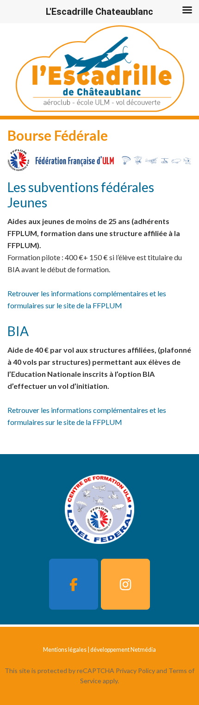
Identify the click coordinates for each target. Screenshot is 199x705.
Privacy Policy (135, 670)
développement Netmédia (123, 649)
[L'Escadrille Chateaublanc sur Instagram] (125, 584)
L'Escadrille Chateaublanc (99, 69)
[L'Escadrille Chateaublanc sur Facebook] (73, 584)
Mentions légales (65, 649)
